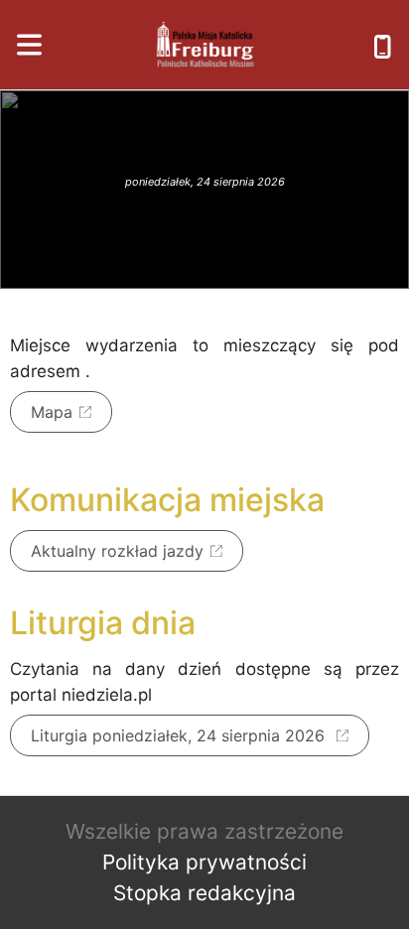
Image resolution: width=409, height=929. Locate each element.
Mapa (51, 412)
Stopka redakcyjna (204, 892)
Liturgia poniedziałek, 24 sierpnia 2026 (180, 735)
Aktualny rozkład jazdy (117, 551)
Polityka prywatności (204, 862)
